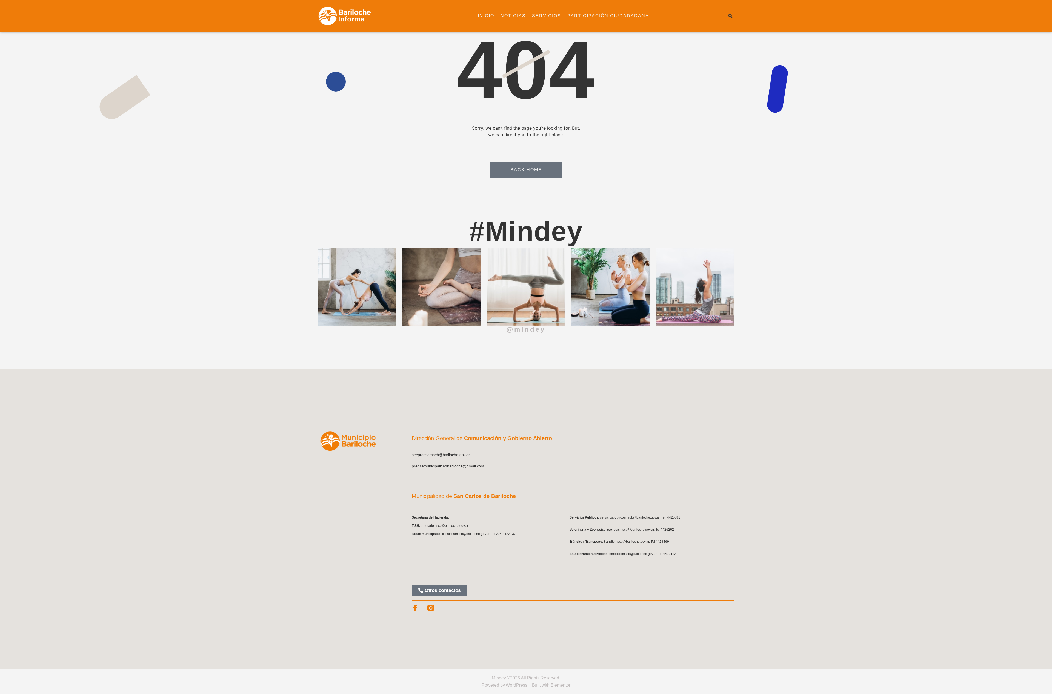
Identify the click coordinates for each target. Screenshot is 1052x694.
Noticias (513, 15)
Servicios (546, 15)
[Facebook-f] (415, 608)
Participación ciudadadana (608, 15)
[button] (730, 16)
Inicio (486, 15)
